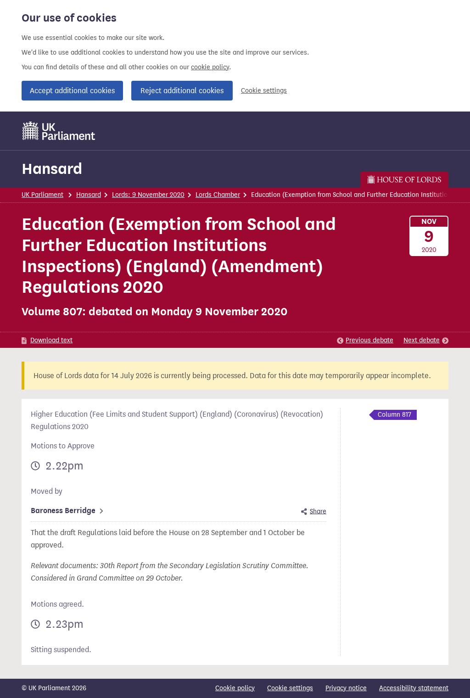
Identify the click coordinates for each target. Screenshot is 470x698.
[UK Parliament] (59, 131)
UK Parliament (42, 195)
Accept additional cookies (72, 90)
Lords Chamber (218, 195)
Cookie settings (264, 91)
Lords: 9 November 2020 (148, 195)
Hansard (52, 168)
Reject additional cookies (182, 90)
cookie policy (210, 67)
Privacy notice (346, 688)
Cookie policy (235, 688)
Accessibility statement (413, 688)
